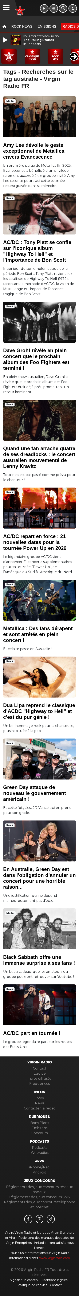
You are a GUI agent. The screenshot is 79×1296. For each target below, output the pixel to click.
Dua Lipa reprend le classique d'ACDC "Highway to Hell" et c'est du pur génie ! (39, 711)
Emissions (46, 26)
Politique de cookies (32, 1285)
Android (39, 1172)
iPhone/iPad (39, 1167)
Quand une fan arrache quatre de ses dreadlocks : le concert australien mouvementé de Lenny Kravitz (39, 457)
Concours (39, 1133)
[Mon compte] (72, 8)
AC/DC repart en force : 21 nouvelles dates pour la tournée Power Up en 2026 (34, 542)
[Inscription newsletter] (54, 8)
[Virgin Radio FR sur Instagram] (40, 1219)
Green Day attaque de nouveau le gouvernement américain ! (34, 793)
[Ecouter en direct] (44, 8)
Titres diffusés (39, 1079)
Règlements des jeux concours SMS (39, 1197)
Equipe (39, 1073)
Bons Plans (39, 1123)
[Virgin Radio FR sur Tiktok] (51, 1219)
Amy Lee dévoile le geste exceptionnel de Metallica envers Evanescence (33, 151)
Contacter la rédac (39, 1108)
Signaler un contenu (25, 1280)
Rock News (21, 26)
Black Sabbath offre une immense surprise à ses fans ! (39, 960)
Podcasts (39, 1148)
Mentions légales (55, 1280)
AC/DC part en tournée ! (31, 1033)
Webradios (39, 1153)
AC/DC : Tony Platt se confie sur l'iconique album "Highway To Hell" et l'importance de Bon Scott (37, 251)
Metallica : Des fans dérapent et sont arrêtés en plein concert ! (38, 634)
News (39, 1103)
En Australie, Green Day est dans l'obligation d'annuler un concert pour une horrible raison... (39, 878)
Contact (39, 1068)
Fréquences (39, 1084)
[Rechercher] (63, 8)
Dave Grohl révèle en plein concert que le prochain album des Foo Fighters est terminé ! (36, 359)
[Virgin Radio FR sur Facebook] (28, 1219)
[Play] (5, 39)
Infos (39, 1098)
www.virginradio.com (54, 1258)
